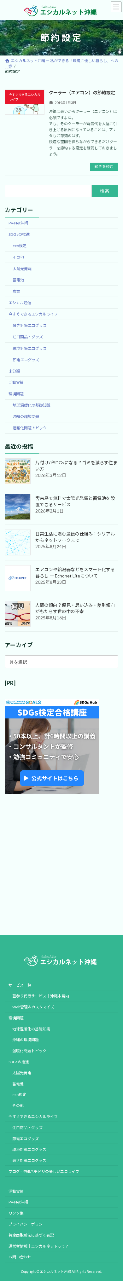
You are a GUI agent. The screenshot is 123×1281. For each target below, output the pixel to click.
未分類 (14, 371)
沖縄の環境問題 (26, 416)
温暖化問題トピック (30, 428)
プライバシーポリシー (27, 1224)
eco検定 (19, 245)
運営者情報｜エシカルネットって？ (39, 1245)
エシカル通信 (20, 302)
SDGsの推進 (19, 234)
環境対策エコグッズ (30, 348)
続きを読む (104, 166)
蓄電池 (18, 280)
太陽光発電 (22, 268)
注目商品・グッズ (28, 336)
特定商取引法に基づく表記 (31, 1235)
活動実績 (16, 382)
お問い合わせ (20, 1257)
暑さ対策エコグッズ (30, 325)
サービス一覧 (20, 984)
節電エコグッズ (26, 359)
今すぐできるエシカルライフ (33, 314)
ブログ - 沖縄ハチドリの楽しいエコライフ (44, 1171)
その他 (18, 257)
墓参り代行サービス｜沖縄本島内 (40, 996)
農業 (16, 291)
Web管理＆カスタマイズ (33, 1007)
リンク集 (16, 1213)
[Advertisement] (61, 864)
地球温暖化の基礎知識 (31, 405)
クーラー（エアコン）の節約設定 (82, 92)
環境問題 (16, 393)
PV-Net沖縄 (18, 223)
